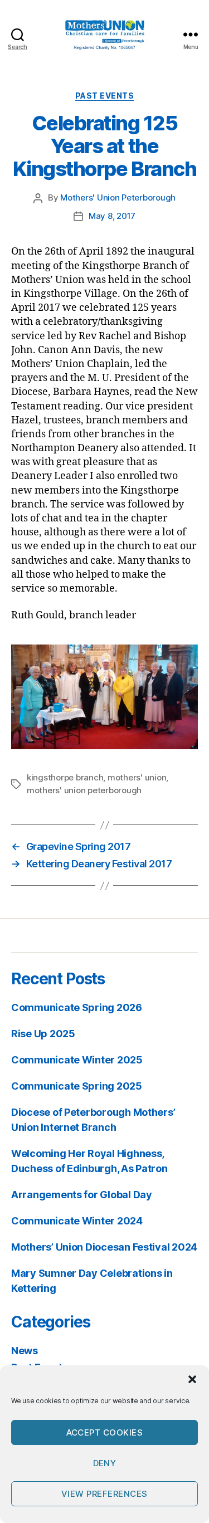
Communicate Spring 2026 (76, 1007)
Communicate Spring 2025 (76, 1086)
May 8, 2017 (112, 216)
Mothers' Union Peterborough (118, 197)
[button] (192, 1379)
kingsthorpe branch (65, 777)
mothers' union (137, 777)
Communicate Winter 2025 (77, 1060)
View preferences (104, 1493)
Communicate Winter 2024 (77, 1221)
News (24, 1350)
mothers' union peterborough (84, 790)
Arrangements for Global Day (81, 1194)
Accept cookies (104, 1432)
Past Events (104, 95)
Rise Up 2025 (43, 1033)
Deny (104, 1463)
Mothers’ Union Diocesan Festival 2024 (104, 1247)
